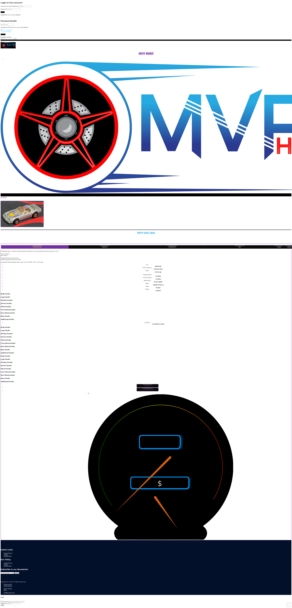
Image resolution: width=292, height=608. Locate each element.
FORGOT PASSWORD (7, 606)
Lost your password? (7, 17)
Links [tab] (279, 247)
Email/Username (6, 602)
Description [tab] (37, 247)
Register (3, 34)
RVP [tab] (239, 247)
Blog (5, 590)
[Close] (1, 600)
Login (5, 59)
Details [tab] (104, 247)
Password (3, 9)
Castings (147, 386)
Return (3, 197)
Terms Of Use (8, 586)
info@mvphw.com (9, 592)
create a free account (21, 606)
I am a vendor (6, 31)
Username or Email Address (9, 6)
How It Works (8, 588)
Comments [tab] (172, 247)
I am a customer (7, 30)
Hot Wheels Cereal (147, 389)
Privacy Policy (8, 584)
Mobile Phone (8, 553)
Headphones (7, 556)
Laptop (6, 554)
